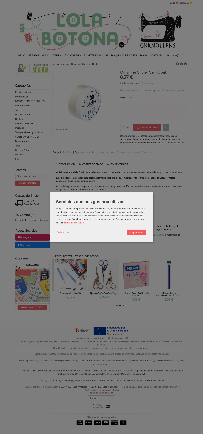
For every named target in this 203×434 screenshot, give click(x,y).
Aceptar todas (136, 232)
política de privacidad (74, 223)
